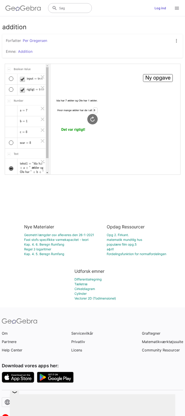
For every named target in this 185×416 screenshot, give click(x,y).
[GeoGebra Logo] (23, 8)
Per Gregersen (35, 40)
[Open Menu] (177, 8)
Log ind (160, 8)
